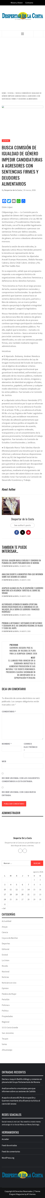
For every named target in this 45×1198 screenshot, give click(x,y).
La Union (5, 960)
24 (5, 899)
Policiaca (5, 1005)
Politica (5, 1010)
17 (5, 894)
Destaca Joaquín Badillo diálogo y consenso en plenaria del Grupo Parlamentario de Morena (21, 561)
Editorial (5, 949)
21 (28, 894)
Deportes (6, 943)
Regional (5, 1022)
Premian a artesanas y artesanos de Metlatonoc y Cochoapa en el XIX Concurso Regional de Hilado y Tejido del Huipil (22, 626)
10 (5, 889)
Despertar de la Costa (13, 190)
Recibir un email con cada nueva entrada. (19, 794)
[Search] (38, 33)
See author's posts (22, 525)
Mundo (5, 966)
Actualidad (6, 921)
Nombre (7, 743)
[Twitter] (25, 851)
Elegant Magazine (16, 1194)
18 (11, 894)
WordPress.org (8, 1157)
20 (22, 894)
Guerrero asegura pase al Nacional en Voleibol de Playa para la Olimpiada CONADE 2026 (23, 649)
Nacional (5, 971)
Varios (4, 1044)
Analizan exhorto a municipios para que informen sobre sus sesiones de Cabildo (22, 575)
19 (17, 894)
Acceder (5, 1139)
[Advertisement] (22, 64)
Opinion (5, 988)
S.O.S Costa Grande (10, 1027)
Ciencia (5, 932)
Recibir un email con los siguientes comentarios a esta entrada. (21, 780)
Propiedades (7, 1016)
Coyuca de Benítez (10, 938)
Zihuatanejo (7, 1050)
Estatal (6, 141)
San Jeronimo (8, 1033)
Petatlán (5, 999)
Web (4, 761)
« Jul (4, 908)
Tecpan (5, 1038)
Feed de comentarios (11, 1151)
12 (17, 889)
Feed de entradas (9, 1145)
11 (11, 889)
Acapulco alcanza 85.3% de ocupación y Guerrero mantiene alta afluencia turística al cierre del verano (22, 591)
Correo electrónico (30, 747)
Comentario (9, 711)
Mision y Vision (17, 2)
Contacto (29, 2)
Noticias (5, 977)
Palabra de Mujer (9, 994)
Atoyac (5, 926)
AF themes (31, 1194)
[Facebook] (20, 851)
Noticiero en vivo (9, 982)
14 (28, 889)
